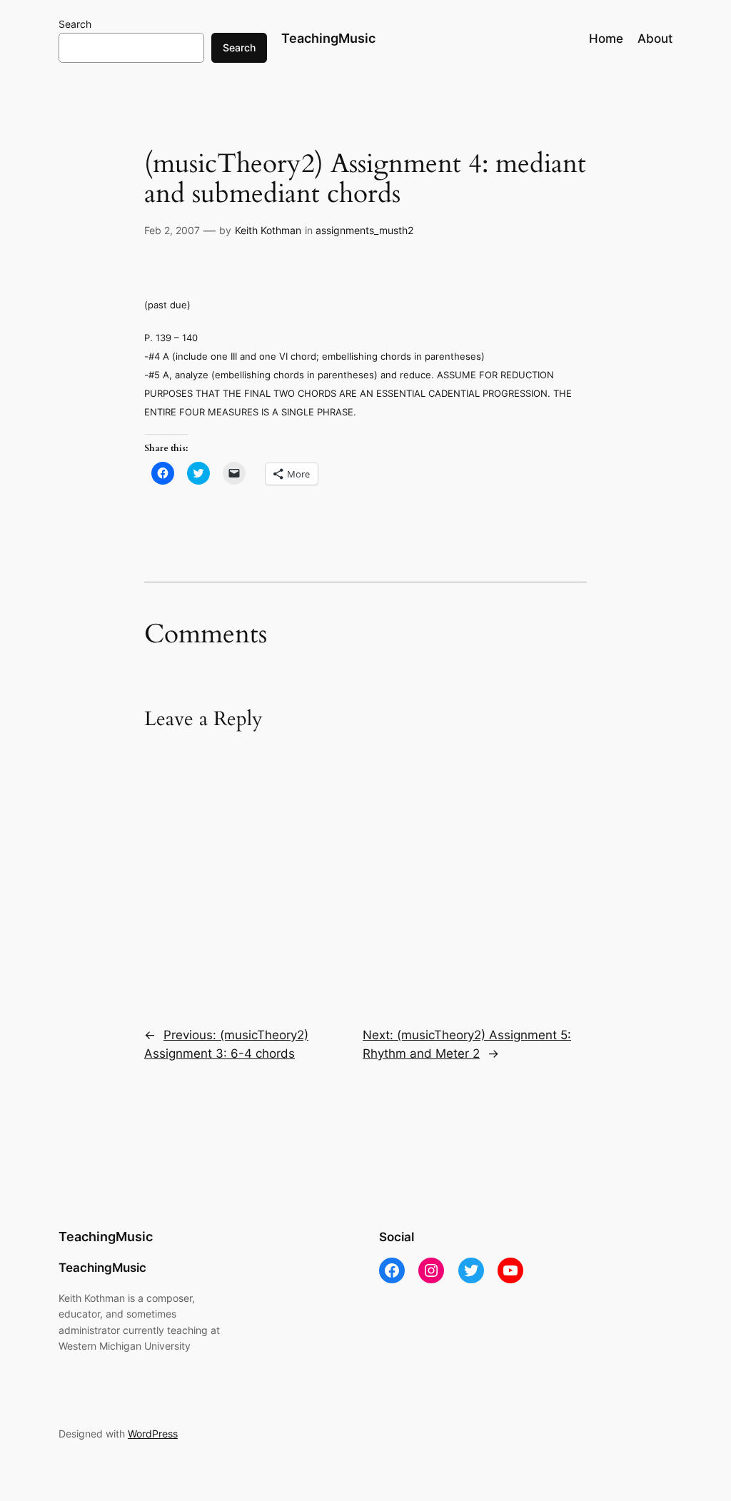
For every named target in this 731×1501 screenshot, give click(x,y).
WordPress (153, 1433)
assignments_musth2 (364, 230)
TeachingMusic (328, 38)
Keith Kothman (268, 230)
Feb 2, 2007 (172, 230)
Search (75, 24)
